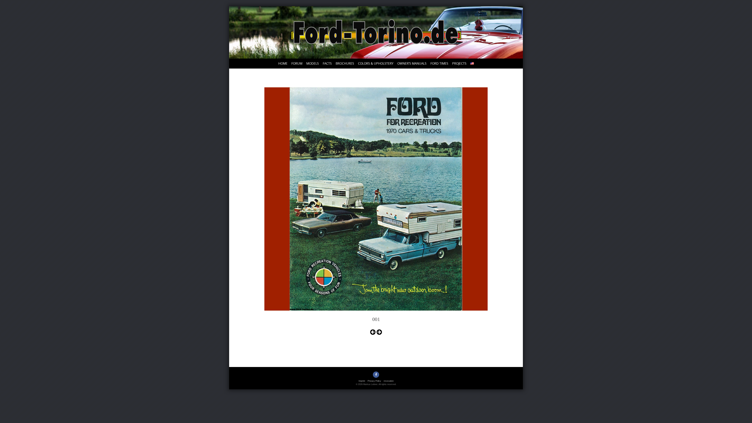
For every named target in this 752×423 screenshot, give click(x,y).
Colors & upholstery (375, 63)
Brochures (345, 63)
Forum (296, 63)
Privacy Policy (374, 381)
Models (312, 63)
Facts (327, 63)
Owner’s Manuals (412, 63)
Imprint (362, 381)
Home (282, 63)
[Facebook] (376, 374)
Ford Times (439, 63)
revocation (389, 381)
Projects (459, 63)
